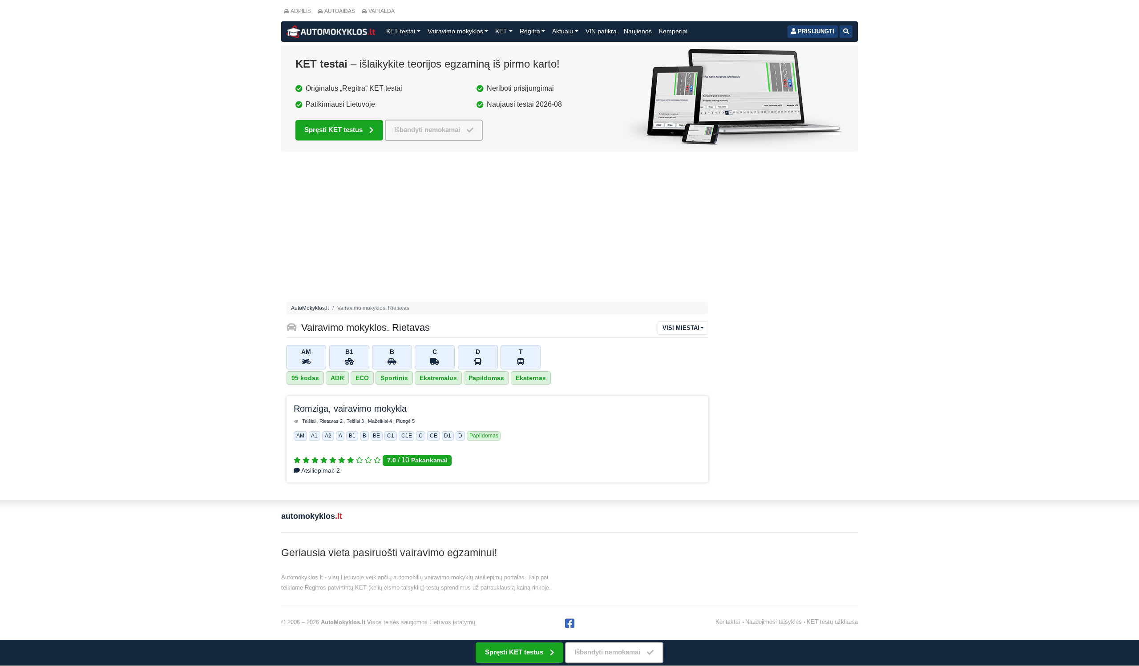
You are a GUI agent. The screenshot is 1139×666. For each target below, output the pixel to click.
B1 (352, 436)
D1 (447, 436)
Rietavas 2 (331, 421)
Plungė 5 (405, 421)
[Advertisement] (497, 229)
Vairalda (381, 11)
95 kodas (305, 377)
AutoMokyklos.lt (310, 308)
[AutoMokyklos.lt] (331, 31)
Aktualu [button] (562, 31)
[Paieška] (846, 31)
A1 (314, 436)
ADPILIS (301, 11)
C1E (406, 436)
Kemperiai (673, 31)
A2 (328, 436)
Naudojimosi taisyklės (773, 621)
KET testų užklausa (832, 621)
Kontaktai (727, 621)
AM (300, 436)
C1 (390, 436)
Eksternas (531, 377)
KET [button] (501, 31)
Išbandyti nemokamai (427, 129)
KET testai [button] (400, 31)
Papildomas (486, 377)
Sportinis (394, 377)
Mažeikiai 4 (380, 421)
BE (376, 436)
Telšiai (309, 421)
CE (433, 436)
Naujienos (638, 31)
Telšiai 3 (356, 421)
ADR (337, 377)
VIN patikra (601, 31)
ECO (362, 377)
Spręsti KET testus (333, 129)
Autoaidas (339, 11)
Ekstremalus (438, 377)
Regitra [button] (530, 31)
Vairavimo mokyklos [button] (455, 31)
